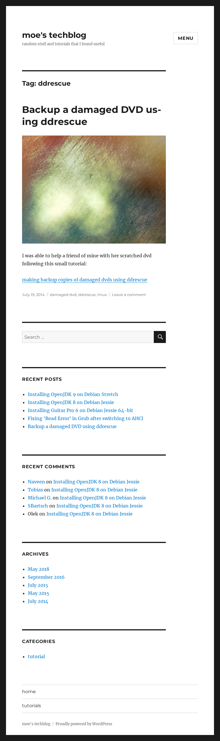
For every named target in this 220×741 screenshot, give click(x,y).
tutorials (31, 705)
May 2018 (38, 569)
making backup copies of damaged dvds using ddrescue (84, 280)
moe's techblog (54, 35)
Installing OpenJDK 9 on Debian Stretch (73, 394)
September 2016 (46, 577)
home (29, 691)
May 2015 (38, 593)
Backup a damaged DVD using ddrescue (72, 426)
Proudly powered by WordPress (84, 724)
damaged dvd (63, 294)
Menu (186, 38)
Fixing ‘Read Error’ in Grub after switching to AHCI (85, 418)
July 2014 (38, 601)
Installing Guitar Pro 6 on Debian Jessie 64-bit (80, 410)
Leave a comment (129, 294)
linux (102, 294)
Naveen (36, 482)
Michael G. (40, 498)
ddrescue (87, 294)
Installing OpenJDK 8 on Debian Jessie (71, 402)
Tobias (35, 490)
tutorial (36, 656)
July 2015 (38, 585)
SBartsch (38, 506)
